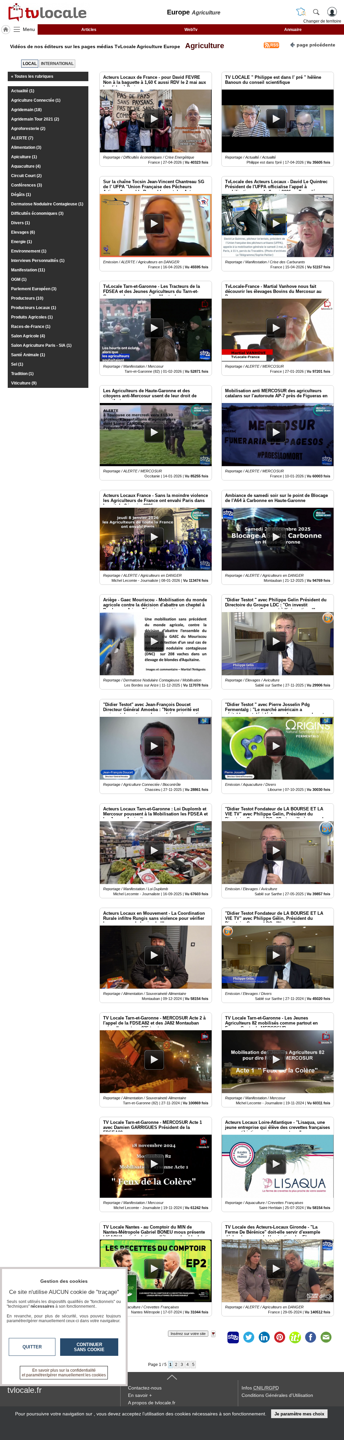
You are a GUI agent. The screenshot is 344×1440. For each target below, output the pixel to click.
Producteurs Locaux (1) (33, 307)
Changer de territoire (322, 21)
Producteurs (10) (27, 298)
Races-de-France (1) (30, 326)
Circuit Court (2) (26, 175)
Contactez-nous (145, 1388)
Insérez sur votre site (188, 1334)
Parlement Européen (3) (33, 289)
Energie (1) (21, 241)
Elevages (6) (23, 232)
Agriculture (202, 45)
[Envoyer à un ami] (326, 1337)
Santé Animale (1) (28, 355)
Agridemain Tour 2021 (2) (35, 119)
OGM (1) (19, 279)
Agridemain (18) (26, 109)
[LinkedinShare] (264, 1337)
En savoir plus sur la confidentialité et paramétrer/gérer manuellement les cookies (64, 1372)
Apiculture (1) (24, 157)
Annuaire (293, 29)
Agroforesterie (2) (28, 128)
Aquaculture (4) (26, 166)
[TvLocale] (46, 12)
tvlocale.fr (24, 1390)
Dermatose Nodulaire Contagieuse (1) (47, 204)
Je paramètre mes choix (299, 1413)
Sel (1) (17, 364)
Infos (260, 1388)
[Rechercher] (316, 12)
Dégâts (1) (21, 194)
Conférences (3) (26, 185)
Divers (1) (20, 223)
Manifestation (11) (28, 270)
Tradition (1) (22, 373)
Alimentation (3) (26, 147)
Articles (88, 29)
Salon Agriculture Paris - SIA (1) (41, 345)
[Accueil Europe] (5, 29)
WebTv (191, 29)
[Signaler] (217, 1337)
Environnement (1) (28, 251)
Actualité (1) (22, 91)
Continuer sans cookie (89, 1347)
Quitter (32, 1346)
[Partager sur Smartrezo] (233, 1337)
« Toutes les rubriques (32, 76)
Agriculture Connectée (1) (35, 100)
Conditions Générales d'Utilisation (277, 1395)
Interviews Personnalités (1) (37, 260)
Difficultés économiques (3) (37, 213)
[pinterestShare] (279, 1337)
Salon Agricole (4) (28, 336)
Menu (29, 29)
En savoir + (140, 1395)
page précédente (316, 44)
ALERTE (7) (22, 138)
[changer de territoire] (301, 12)
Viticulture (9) (24, 383)
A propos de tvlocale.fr (151, 1402)
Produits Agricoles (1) (32, 317)
